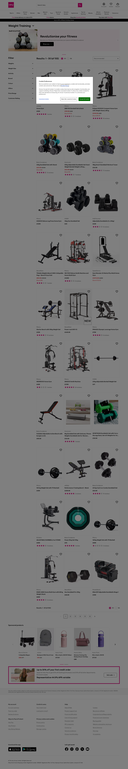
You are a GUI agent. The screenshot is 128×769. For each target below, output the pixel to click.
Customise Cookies (44, 99)
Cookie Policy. (65, 86)
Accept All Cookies (84, 99)
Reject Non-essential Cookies (68, 99)
